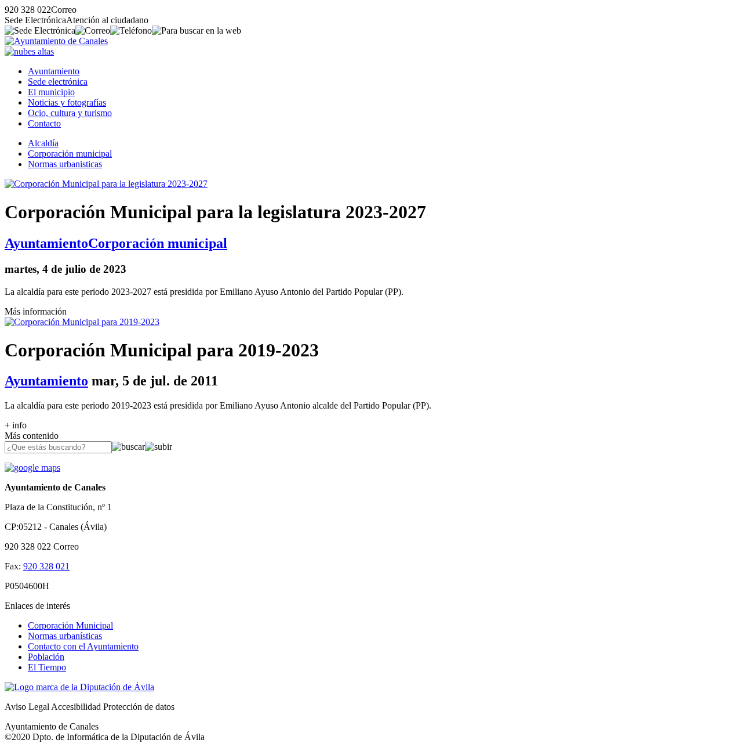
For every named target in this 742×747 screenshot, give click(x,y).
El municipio (51, 92)
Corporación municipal (70, 153)
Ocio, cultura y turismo (70, 113)
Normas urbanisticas (65, 164)
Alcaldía (43, 143)
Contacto (44, 123)
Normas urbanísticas (65, 636)
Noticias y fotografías (67, 102)
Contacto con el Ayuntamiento (83, 646)
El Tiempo (47, 667)
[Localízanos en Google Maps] (32, 467)
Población (46, 657)
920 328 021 (46, 566)
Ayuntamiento (53, 71)
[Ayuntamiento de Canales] (56, 41)
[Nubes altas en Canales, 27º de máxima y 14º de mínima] (29, 51)
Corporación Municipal (70, 625)
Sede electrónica (58, 81)
